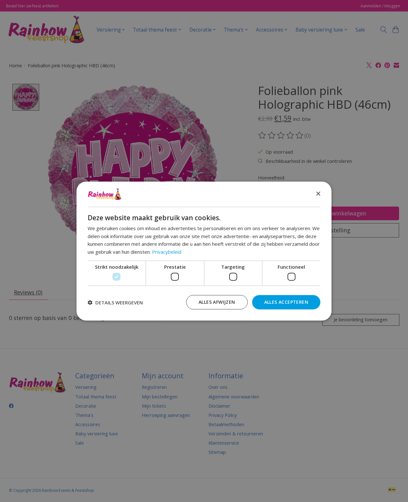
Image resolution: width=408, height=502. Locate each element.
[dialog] (204, 251)
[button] (115, 302)
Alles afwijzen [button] (217, 302)
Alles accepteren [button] (286, 302)
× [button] (318, 194)
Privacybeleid (166, 252)
